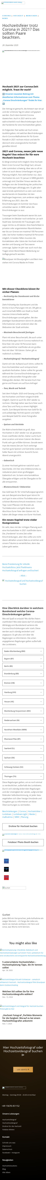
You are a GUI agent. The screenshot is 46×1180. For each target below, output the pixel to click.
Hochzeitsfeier (34, 811)
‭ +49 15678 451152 (10, 1105)
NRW (17, 817)
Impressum (6, 1146)
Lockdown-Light (20, 814)
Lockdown (6, 814)
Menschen (31, 16)
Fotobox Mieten (8, 1129)
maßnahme (7, 817)
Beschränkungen (9, 811)
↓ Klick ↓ (23, 575)
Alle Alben (6, 1172)
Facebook (6, 1152)
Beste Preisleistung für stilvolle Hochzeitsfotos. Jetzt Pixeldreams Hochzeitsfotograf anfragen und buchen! (20, 567)
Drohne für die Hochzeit (11, 1126)
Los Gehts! (22, 1069)
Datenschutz (7, 1149)
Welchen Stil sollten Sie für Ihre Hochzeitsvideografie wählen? (18, 993)
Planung (24, 817)
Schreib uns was (8, 1143)
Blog (4, 1169)
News (5, 18)
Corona (6, 16)
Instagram (16, 1152)
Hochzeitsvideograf (9, 1123)
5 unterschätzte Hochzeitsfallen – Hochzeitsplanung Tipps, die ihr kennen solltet (22, 965)
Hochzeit (18, 16)
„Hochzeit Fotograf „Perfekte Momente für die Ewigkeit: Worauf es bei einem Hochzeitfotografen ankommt (22, 1018)
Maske (32, 814)
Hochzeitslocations (9, 1166)
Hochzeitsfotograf (9, 1119)
